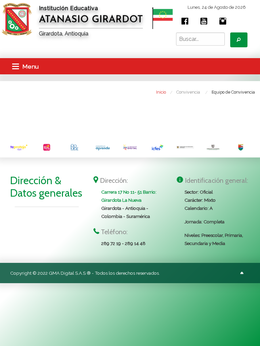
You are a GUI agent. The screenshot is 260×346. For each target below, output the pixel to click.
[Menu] (15, 66)
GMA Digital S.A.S (67, 273)
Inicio (161, 92)
